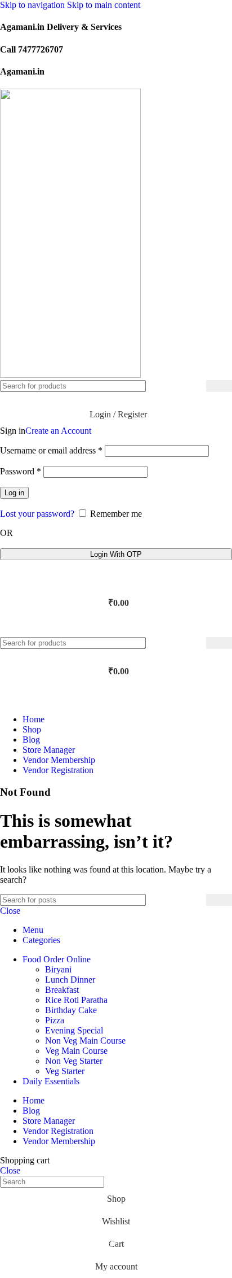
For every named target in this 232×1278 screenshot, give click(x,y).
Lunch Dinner (70, 979)
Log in (14, 492)
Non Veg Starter (73, 1061)
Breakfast (62, 990)
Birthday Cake (71, 1010)
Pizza (54, 1020)
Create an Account (58, 430)
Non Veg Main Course (85, 1040)
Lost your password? (37, 513)
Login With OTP (116, 554)
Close (10, 910)
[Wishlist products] (116, 580)
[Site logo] (70, 375)
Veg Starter (64, 1071)
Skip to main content (103, 5)
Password (20, 471)
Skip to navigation (33, 5)
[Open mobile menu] (116, 625)
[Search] (219, 386)
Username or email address (51, 450)
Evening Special (74, 1030)
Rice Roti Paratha (76, 1000)
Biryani (58, 969)
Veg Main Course (76, 1050)
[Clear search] (197, 386)
